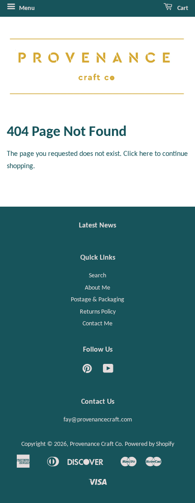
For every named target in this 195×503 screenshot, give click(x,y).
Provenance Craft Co (96, 444)
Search (97, 276)
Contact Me (97, 324)
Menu (26, 8)
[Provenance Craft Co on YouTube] (108, 371)
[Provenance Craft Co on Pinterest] (87, 371)
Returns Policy (98, 312)
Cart (182, 8)
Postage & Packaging (97, 300)
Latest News (97, 225)
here (146, 154)
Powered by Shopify (149, 444)
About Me (97, 288)
